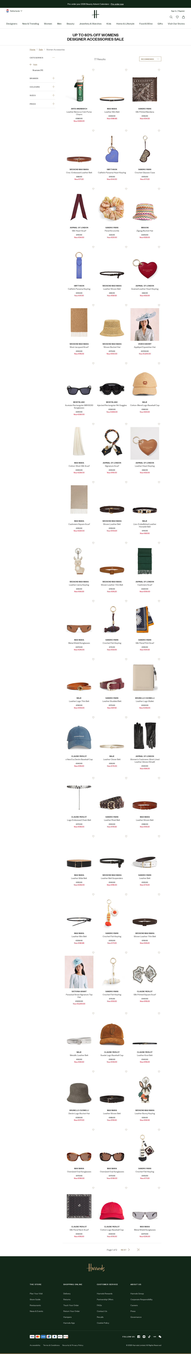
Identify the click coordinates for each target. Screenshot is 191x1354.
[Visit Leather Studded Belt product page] (112, 659)
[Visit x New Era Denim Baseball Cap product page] (79, 717)
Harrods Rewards (104, 1293)
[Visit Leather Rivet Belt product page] (112, 778)
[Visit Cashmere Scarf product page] (144, 543)
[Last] (138, 1249)
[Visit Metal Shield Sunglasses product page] (79, 601)
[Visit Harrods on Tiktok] (149, 1336)
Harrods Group (137, 1293)
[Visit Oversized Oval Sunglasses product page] (79, 1130)
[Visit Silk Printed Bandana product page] (144, 70)
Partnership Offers (105, 1299)
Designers (11, 23)
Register (181, 11)
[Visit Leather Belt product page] (144, 836)
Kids (109, 23)
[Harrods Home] (95, 14)
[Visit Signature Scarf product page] (112, 424)
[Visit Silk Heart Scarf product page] (79, 189)
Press (132, 1311)
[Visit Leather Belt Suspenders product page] (112, 836)
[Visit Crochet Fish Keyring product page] (112, 601)
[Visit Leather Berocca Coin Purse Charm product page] (79, 70)
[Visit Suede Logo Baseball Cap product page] (112, 1013)
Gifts (160, 23)
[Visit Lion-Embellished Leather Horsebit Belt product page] (144, 482)
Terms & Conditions (51, 1345)
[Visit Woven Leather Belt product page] (112, 482)
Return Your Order (71, 1311)
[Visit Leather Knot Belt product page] (144, 1013)
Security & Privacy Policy (72, 1345)
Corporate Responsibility (141, 1299)
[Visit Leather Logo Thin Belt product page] (79, 659)
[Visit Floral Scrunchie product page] (112, 189)
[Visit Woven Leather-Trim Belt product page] (112, 543)
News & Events (36, 1311)
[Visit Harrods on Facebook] (138, 1336)
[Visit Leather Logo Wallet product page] (144, 659)
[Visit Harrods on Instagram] (144, 1336)
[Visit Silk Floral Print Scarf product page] (144, 601)
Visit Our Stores (176, 23)
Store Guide (35, 1299)
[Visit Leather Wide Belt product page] (79, 836)
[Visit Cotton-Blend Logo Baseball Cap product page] (144, 363)
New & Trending (30, 23)
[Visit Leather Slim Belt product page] (112, 70)
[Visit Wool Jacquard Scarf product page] (79, 305)
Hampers (67, 1316)
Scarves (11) (38, 70)
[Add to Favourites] (93, 70)
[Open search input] (171, 17)
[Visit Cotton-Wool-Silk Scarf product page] (79, 424)
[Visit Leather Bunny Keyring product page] (144, 1071)
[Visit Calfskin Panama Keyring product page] (79, 247)
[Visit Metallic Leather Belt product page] (79, 1013)
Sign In (173, 11)
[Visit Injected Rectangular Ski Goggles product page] (112, 363)
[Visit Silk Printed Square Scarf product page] (144, 953)
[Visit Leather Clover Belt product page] (112, 717)
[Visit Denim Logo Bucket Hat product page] (79, 1071)
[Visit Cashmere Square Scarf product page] (79, 482)
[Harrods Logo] (95, 1267)
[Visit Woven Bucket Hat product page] (112, 305)
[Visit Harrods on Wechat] (160, 1336)
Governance (136, 1316)
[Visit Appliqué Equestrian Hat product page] (144, 305)
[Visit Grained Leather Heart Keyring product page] (144, 247)
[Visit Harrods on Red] (154, 1336)
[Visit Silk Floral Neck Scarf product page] (79, 1188)
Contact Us (102, 1311)
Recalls (100, 1316)
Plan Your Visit (36, 1293)
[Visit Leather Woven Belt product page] (112, 247)
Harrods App (69, 1322)
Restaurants (35, 1305)
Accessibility (35, 1345)
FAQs (99, 1305)
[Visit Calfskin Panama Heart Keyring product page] (112, 131)
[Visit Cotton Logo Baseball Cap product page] (112, 1188)
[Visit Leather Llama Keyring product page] (79, 543)
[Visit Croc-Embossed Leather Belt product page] (79, 131)
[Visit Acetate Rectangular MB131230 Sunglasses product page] (79, 363)
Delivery (66, 1293)
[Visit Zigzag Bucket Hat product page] (144, 189)
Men (59, 23)
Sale (35, 64)
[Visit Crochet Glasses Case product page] (144, 131)
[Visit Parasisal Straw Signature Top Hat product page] (79, 953)
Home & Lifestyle (125, 23)
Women (48, 23)
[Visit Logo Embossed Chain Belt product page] (79, 778)
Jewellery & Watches (90, 23)
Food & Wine (146, 23)
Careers (134, 1305)
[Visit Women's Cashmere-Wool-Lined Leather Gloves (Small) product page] (144, 717)
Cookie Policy (103, 1322)
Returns (66, 1299)
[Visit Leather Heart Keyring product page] (144, 424)
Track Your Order (71, 1305)
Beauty (70, 23)
